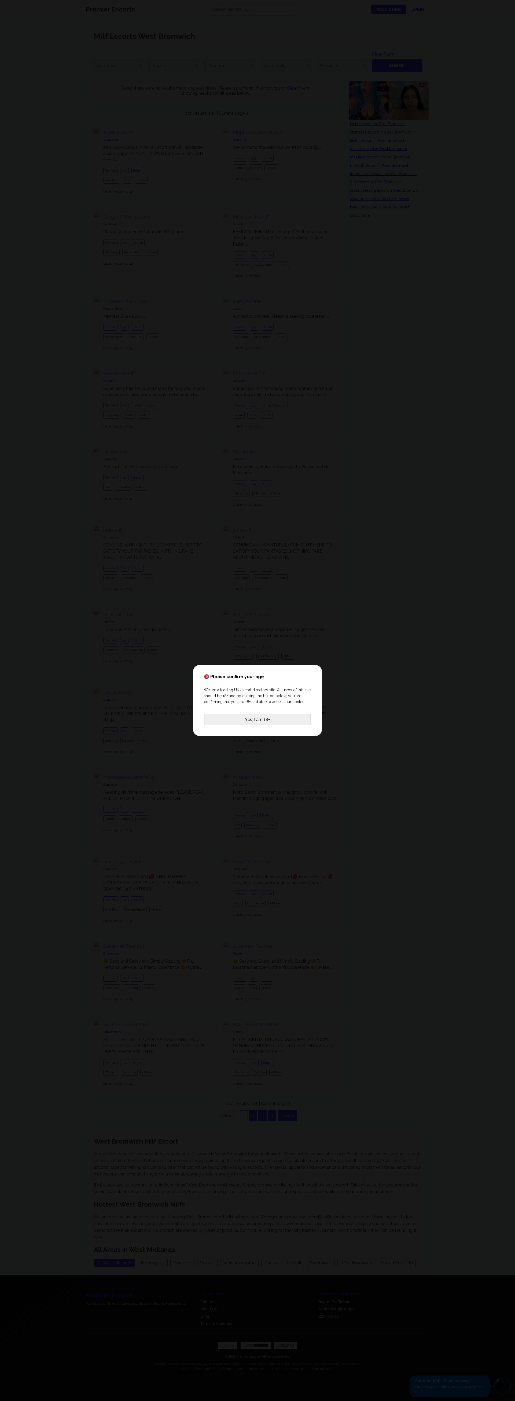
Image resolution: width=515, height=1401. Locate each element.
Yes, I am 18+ (257, 719)
